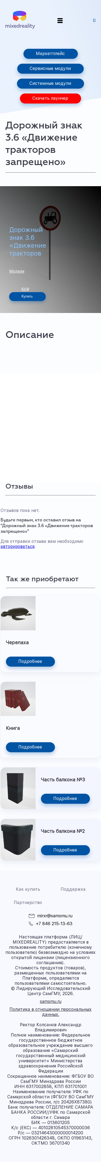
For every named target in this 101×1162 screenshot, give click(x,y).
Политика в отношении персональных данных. (50, 1012)
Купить (27, 296)
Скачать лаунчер (50, 98)
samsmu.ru (50, 1001)
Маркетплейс (50, 53)
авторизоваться (17, 546)
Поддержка (73, 889)
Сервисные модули (50, 68)
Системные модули (50, 83)
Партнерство (28, 902)
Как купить (28, 889)
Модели (16, 271)
